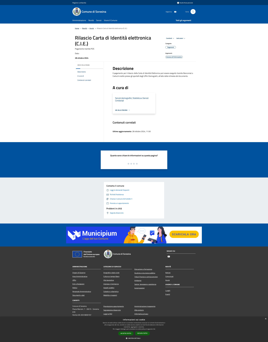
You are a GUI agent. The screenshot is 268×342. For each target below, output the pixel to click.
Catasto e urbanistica (111, 291)
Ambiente (137, 280)
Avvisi (92, 28)
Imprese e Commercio (111, 284)
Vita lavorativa (108, 280)
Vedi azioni (179, 38)
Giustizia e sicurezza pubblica (144, 273)
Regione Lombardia (79, 2)
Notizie (167, 272)
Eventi (167, 294)
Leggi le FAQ (107, 314)
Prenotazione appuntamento (113, 306)
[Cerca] (193, 11)
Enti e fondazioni (78, 284)
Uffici (74, 280)
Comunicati (169, 276)
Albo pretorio (139, 310)
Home (77, 28)
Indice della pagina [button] (83, 65)
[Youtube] (174, 11)
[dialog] (134, 329)
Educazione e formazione (143, 269)
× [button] (265, 319)
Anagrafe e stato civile (111, 272)
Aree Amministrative (79, 276)
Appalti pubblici (108, 287)
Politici (74, 287)
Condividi (169, 38)
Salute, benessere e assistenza (145, 284)
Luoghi (167, 290)
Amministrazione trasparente (144, 306)
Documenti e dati (78, 295)
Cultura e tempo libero (111, 276)
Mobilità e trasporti (110, 295)
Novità (84, 28)
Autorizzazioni (139, 288)
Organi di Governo (78, 272)
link (154, 329)
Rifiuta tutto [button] (142, 333)
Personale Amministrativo (81, 291)
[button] (133, 338)
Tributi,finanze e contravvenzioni (146, 276)
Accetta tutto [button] (126, 333)
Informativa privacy (141, 314)
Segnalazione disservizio (112, 310)
